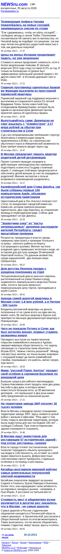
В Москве (22, 547)
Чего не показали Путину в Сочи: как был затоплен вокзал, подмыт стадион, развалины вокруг (29, 332)
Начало (6, 542)
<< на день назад (8, 536)
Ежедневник (35, 542)
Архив (23, 542)
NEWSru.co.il (8, 547)
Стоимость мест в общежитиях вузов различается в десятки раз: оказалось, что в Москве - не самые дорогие (29, 503)
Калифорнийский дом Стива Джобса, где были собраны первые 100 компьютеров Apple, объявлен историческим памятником (30, 192)
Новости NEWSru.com (15, 550)
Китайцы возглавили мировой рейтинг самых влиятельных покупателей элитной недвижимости (29, 473)
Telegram (6, 545)
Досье (15, 542)
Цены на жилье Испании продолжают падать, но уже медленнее (28, 56)
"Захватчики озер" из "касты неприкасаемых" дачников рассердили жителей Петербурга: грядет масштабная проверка (29, 228)
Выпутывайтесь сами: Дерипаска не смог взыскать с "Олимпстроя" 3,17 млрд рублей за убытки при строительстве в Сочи (27, 125)
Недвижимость (10, 11)
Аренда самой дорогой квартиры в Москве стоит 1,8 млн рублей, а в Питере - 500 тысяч (30, 302)
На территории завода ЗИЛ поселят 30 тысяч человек (29, 405)
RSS (46, 542)
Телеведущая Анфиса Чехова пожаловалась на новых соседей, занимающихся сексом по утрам (25, 25)
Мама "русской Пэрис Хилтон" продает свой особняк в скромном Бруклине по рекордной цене (29, 374)
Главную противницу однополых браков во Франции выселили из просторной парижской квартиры (30, 91)
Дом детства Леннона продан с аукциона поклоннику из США (23, 270)
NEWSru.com (14, 4)
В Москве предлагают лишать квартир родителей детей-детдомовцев (29, 156)
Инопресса (35, 547)
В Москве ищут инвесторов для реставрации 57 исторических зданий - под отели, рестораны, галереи (29, 440)
